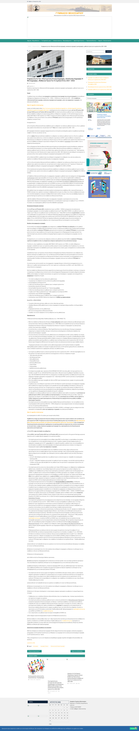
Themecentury (59, 729)
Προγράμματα (67, 40)
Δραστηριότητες (79, 40)
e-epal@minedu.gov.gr (48, 610)
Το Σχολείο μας (46, 40)
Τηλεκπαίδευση (91, 40)
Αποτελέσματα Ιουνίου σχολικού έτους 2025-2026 (99, 86)
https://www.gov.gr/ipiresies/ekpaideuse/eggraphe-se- (55, 108)
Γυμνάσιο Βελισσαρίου (69, 13)
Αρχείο (100, 40)
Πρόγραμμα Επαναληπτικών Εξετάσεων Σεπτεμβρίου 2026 (97, 83)
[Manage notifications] (135, 728)
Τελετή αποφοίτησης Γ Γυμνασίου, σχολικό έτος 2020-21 (35, 651)
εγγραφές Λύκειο (44, 646)
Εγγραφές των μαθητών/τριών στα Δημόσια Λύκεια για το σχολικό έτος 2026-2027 (98, 78)
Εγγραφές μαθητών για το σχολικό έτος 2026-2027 (100, 89)
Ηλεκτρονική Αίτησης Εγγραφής (58, 646)
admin (39, 679)
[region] (69, 27)
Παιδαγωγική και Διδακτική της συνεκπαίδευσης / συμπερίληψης (36, 677)
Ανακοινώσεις (57, 40)
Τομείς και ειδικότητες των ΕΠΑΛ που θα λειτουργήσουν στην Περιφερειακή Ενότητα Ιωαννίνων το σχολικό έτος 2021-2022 (78, 651)
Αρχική (29, 40)
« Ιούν (50, 724)
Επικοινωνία (107, 40)
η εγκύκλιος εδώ (31, 642)
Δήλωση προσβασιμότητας (99, 729)
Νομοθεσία (35, 40)
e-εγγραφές (35, 646)
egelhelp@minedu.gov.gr (34, 518)
